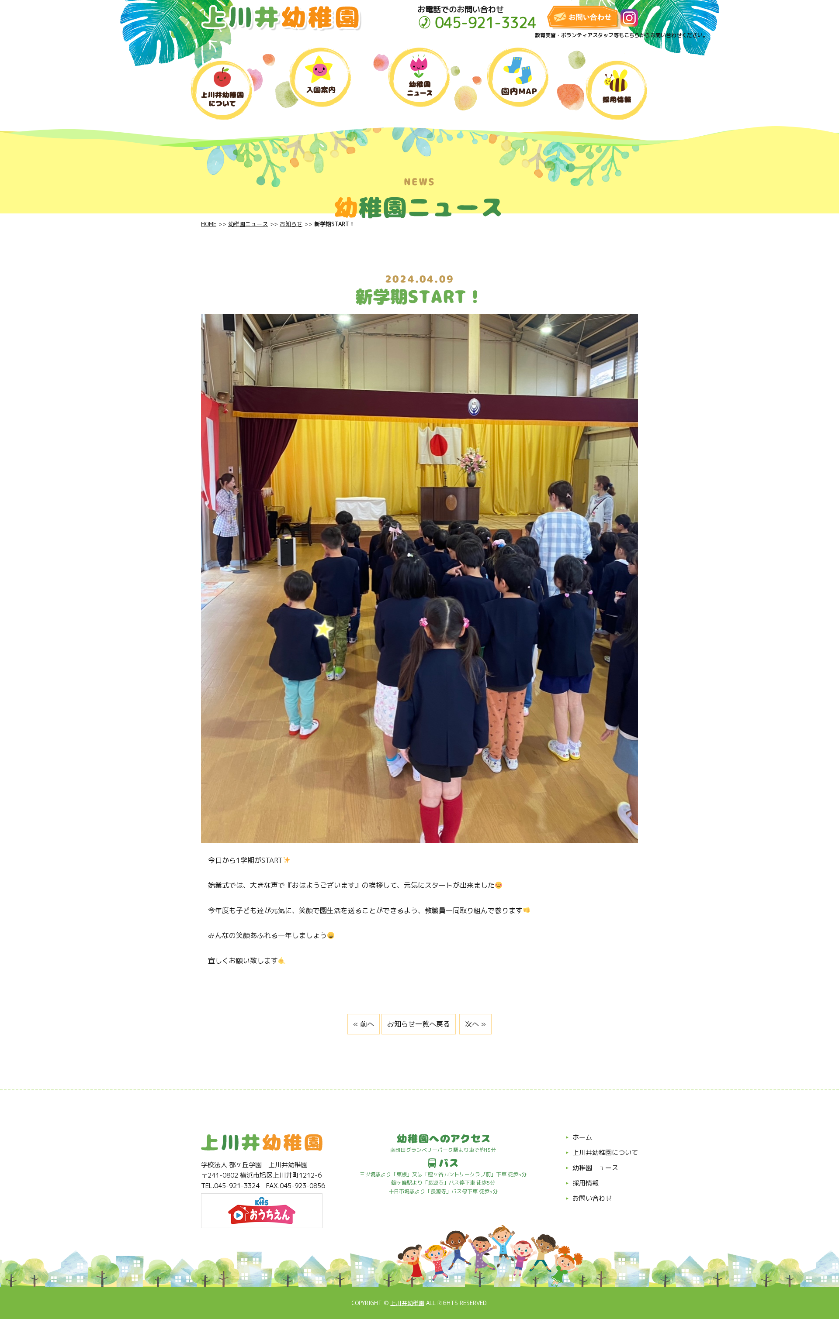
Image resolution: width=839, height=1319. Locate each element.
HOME (208, 224)
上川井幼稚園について (605, 1152)
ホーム (582, 1137)
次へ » (475, 1024)
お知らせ (291, 224)
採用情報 (585, 1183)
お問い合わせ (592, 1198)
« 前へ (363, 1024)
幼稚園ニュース (248, 224)
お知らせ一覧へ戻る (418, 1024)
